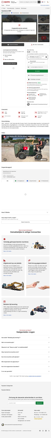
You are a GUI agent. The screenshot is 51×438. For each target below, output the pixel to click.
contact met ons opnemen (34, 376)
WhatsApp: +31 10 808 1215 (40, 414)
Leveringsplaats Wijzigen (10, 63)
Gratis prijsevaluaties (44, 5)
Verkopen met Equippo (6, 414)
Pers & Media (21, 418)
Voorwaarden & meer (34, 90)
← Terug (3, 8)
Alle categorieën (10, 8)
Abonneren (39, 403)
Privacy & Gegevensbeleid (37, 399)
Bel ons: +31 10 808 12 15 (40, 412)
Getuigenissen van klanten (24, 420)
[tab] (7, 180)
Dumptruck (17, 8)
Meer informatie (7, 251)
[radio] (37, 57)
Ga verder (37, 71)
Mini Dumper (23, 8)
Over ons (20, 412)
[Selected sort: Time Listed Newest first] (36, 52)
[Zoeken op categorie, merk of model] (39, 2)
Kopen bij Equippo (5, 412)
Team (19, 414)
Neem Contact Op (25, 222)
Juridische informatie (27, 430)
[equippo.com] (5, 2)
